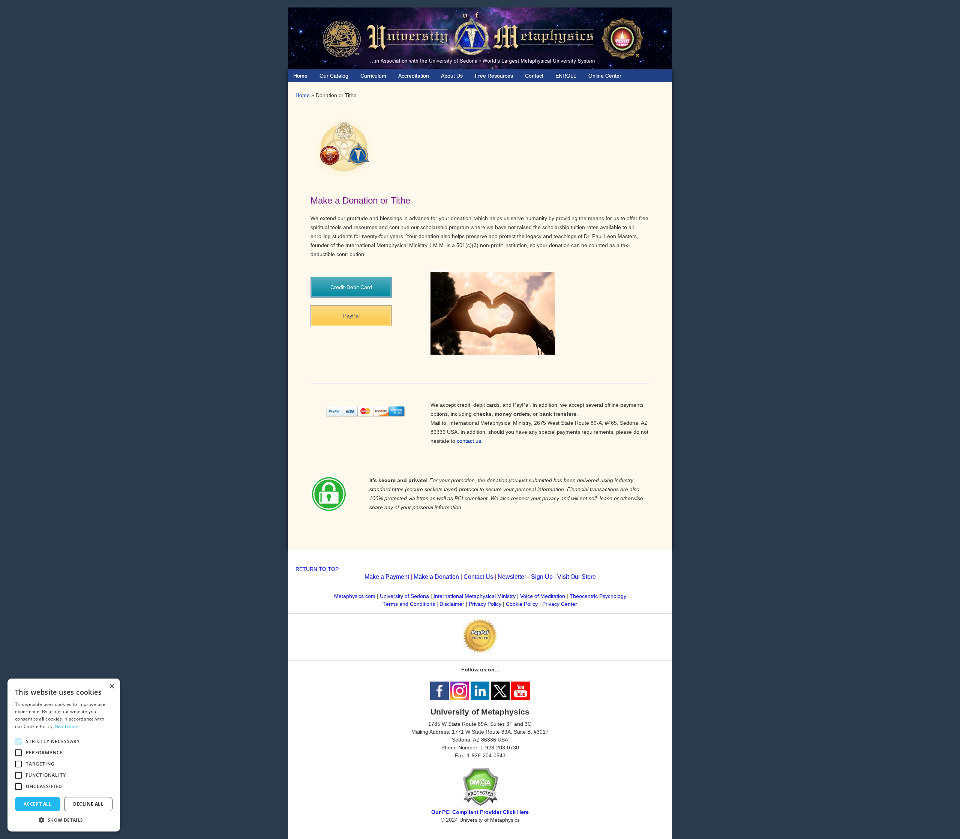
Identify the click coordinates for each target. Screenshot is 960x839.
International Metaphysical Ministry (475, 596)
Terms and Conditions (409, 604)
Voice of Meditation (542, 596)
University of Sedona (404, 596)
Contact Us (478, 577)
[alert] (64, 755)
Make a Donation (436, 577)
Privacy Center (559, 604)
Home (303, 95)
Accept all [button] (38, 804)
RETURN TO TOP (317, 569)
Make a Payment (386, 577)
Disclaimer (452, 604)
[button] (63, 820)
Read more (67, 726)
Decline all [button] (88, 804)
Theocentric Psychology (598, 596)
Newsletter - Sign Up (525, 577)
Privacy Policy (485, 604)
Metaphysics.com (355, 596)
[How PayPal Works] (480, 651)
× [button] (111, 686)
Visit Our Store (576, 577)
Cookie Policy (522, 604)
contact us (469, 441)
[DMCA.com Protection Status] (480, 804)
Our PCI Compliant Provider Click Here (480, 812)
